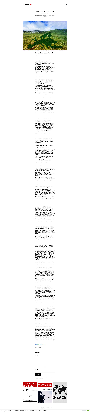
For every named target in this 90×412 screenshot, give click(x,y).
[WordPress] (42, 344)
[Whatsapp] (38, 344)
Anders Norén (46, 408)
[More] (44, 344)
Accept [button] (88, 410)
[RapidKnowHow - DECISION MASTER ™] (43, 4)
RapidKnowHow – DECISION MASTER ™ (46, 407)
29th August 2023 (38, 347)
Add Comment (45, 16)
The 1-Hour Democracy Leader (49, 15)
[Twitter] (36, 344)
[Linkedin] (37, 344)
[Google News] (40, 344)
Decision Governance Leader (40, 15)
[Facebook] (35, 344)
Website (36, 369)
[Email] (43, 344)
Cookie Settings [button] (84, 410)
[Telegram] (41, 344)
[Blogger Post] (39, 344)
